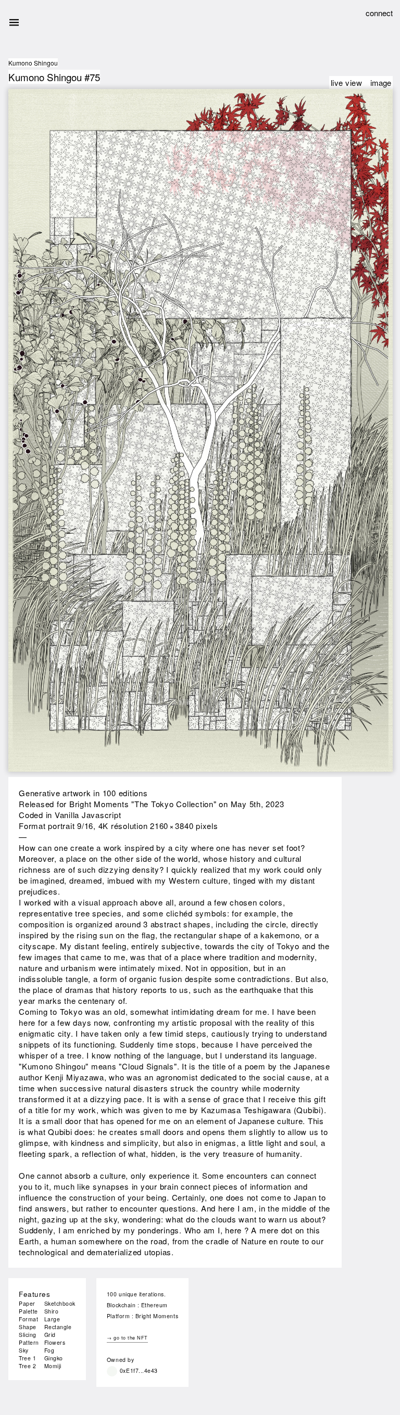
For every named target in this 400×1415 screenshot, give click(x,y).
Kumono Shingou (33, 62)
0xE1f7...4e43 (139, 1370)
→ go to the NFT (127, 1337)
